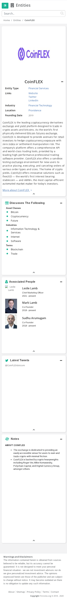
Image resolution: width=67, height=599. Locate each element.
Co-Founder (28, 307)
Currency (48, 466)
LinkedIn (33, 100)
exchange (8, 126)
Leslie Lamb (30, 288)
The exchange (20, 450)
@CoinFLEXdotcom (15, 365)
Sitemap (20, 591)
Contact (55, 591)
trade (56, 126)
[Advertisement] (33, 505)
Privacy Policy (34, 591)
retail (61, 136)
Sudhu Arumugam (34, 318)
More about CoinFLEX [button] (16, 190)
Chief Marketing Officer (32, 293)
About (11, 591)
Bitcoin (31, 133)
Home (6, 20)
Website (33, 93)
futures (40, 133)
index (12, 144)
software (8, 158)
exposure (49, 140)
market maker (24, 183)
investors (8, 140)
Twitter (33, 96)
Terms (46, 591)
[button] (33, 203)
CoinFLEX (8, 122)
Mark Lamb (29, 303)
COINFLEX (19, 445)
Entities (17, 20)
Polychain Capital (22, 466)
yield (23, 126)
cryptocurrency (40, 122)
